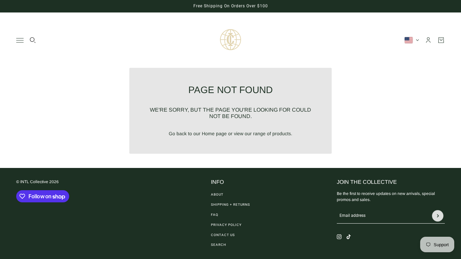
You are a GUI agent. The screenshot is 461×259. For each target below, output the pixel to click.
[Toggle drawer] (20, 40)
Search (218, 245)
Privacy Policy (226, 225)
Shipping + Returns (230, 204)
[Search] (32, 40)
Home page (214, 133)
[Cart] (441, 40)
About (217, 194)
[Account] (428, 40)
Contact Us (223, 235)
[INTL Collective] (230, 40)
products (281, 133)
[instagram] (339, 236)
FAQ (214, 215)
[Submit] (437, 216)
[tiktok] (348, 236)
